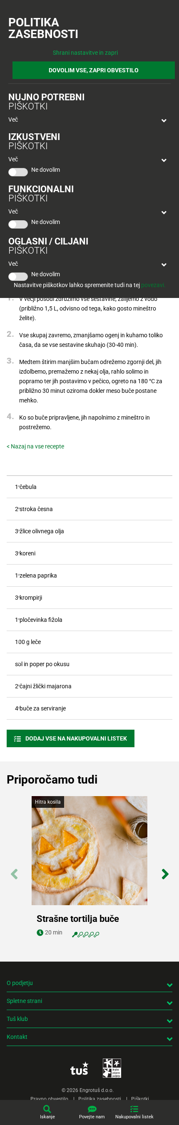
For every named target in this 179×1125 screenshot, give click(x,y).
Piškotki (140, 1099)
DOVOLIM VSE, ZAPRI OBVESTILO (94, 70)
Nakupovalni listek (134, 1117)
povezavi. (153, 285)
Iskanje (47, 1117)
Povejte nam (92, 1117)
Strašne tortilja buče (78, 919)
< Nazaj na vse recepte (35, 446)
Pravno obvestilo (49, 1099)
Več (13, 119)
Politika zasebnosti (99, 1099)
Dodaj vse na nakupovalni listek (75, 738)
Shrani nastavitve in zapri (85, 52)
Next (165, 869)
